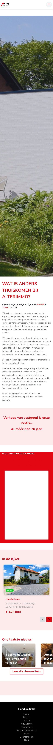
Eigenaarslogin (26, 736)
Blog (26, 740)
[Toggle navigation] (49, 4)
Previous (42, 619)
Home (26, 714)
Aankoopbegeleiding (26, 730)
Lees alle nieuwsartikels (27, 671)
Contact (26, 733)
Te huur (26, 720)
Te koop (26, 717)
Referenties (26, 727)
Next (49, 619)
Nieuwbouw (26, 723)
